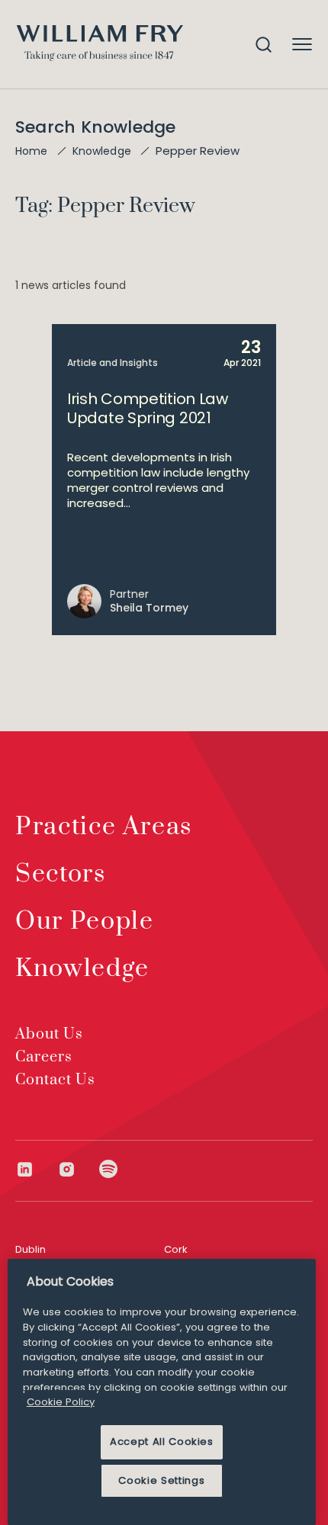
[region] (162, 1392)
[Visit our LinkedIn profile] (36, 1169)
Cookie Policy (61, 1402)
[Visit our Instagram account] (78, 1169)
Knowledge (101, 151)
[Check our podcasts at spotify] (108, 1169)
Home (31, 151)
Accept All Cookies (162, 1441)
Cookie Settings (161, 1480)
